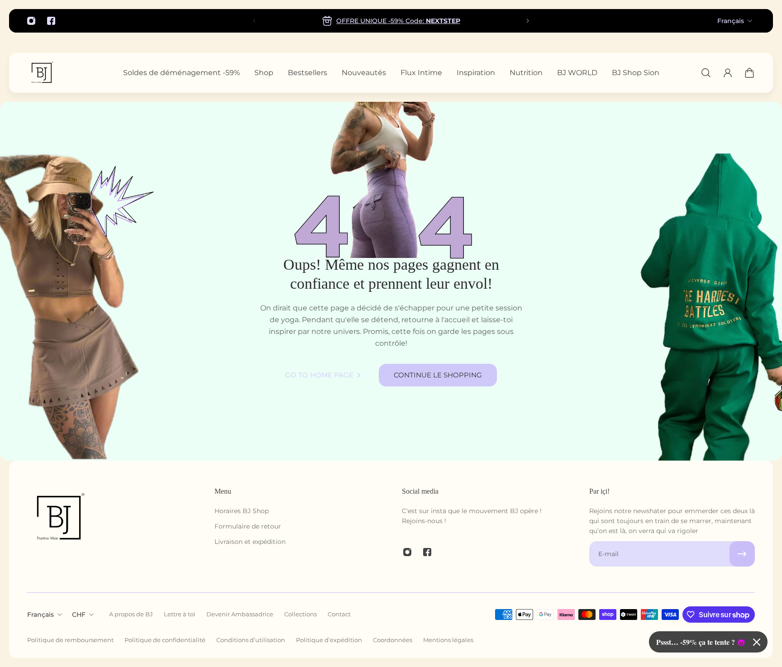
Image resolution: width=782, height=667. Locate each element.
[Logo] (41, 73)
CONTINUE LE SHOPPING (438, 375)
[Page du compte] (728, 73)
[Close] (756, 642)
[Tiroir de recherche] (706, 73)
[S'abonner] (742, 554)
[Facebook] (51, 21)
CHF (79, 614)
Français (730, 21)
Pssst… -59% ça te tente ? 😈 (701, 642)
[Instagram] (31, 21)
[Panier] (749, 73)
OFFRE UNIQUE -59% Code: (398, 21)
